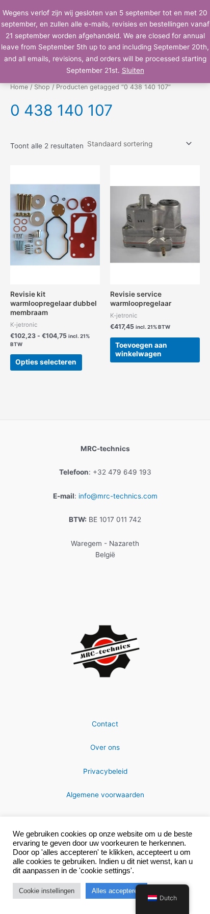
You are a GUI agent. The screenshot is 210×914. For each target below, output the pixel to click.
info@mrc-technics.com (118, 496)
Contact (105, 724)
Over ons (105, 747)
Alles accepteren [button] (116, 891)
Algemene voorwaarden (105, 795)
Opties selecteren (45, 362)
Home (19, 87)
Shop (42, 87)
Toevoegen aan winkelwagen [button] (141, 349)
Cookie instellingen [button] (46, 891)
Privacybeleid (105, 771)
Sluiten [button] (133, 70)
